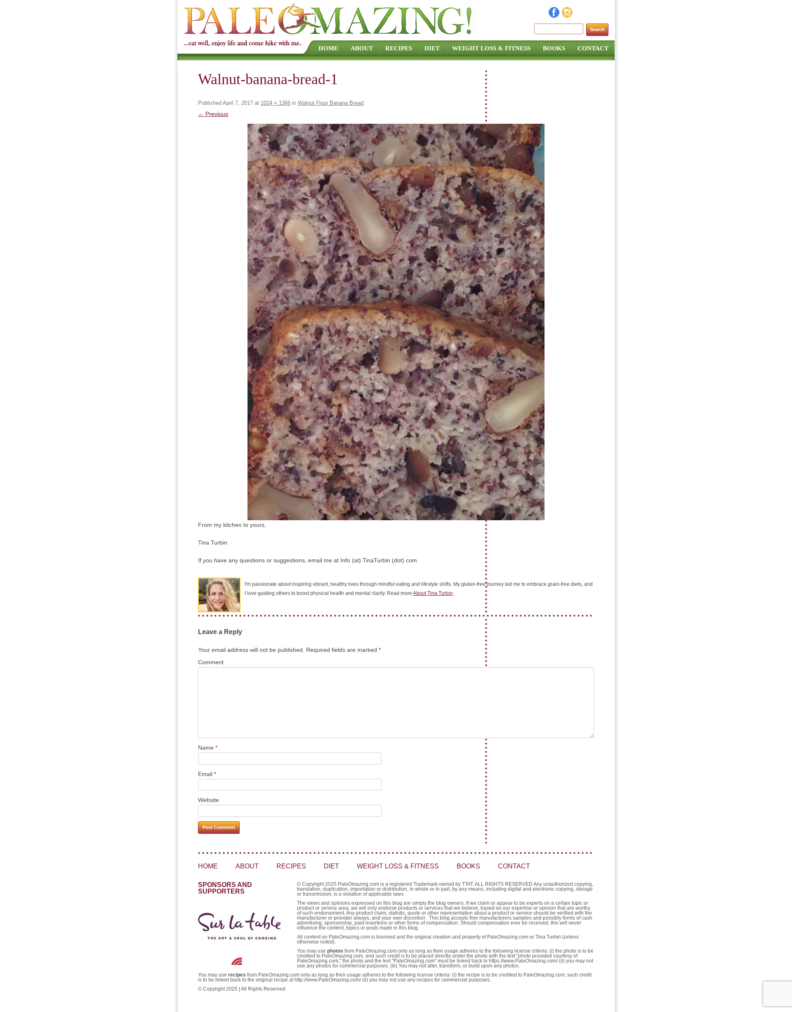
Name (207, 747)
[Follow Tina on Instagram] (567, 15)
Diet (432, 48)
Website (208, 800)
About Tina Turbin (433, 593)
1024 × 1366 (275, 103)
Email (207, 774)
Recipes (398, 48)
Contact (593, 48)
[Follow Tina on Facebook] (554, 15)
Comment (211, 662)
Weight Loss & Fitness (491, 48)
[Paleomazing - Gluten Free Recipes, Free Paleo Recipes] (329, 35)
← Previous (213, 114)
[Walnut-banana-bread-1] (396, 322)
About (362, 48)
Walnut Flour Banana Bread (330, 103)
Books (554, 48)
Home (328, 48)
